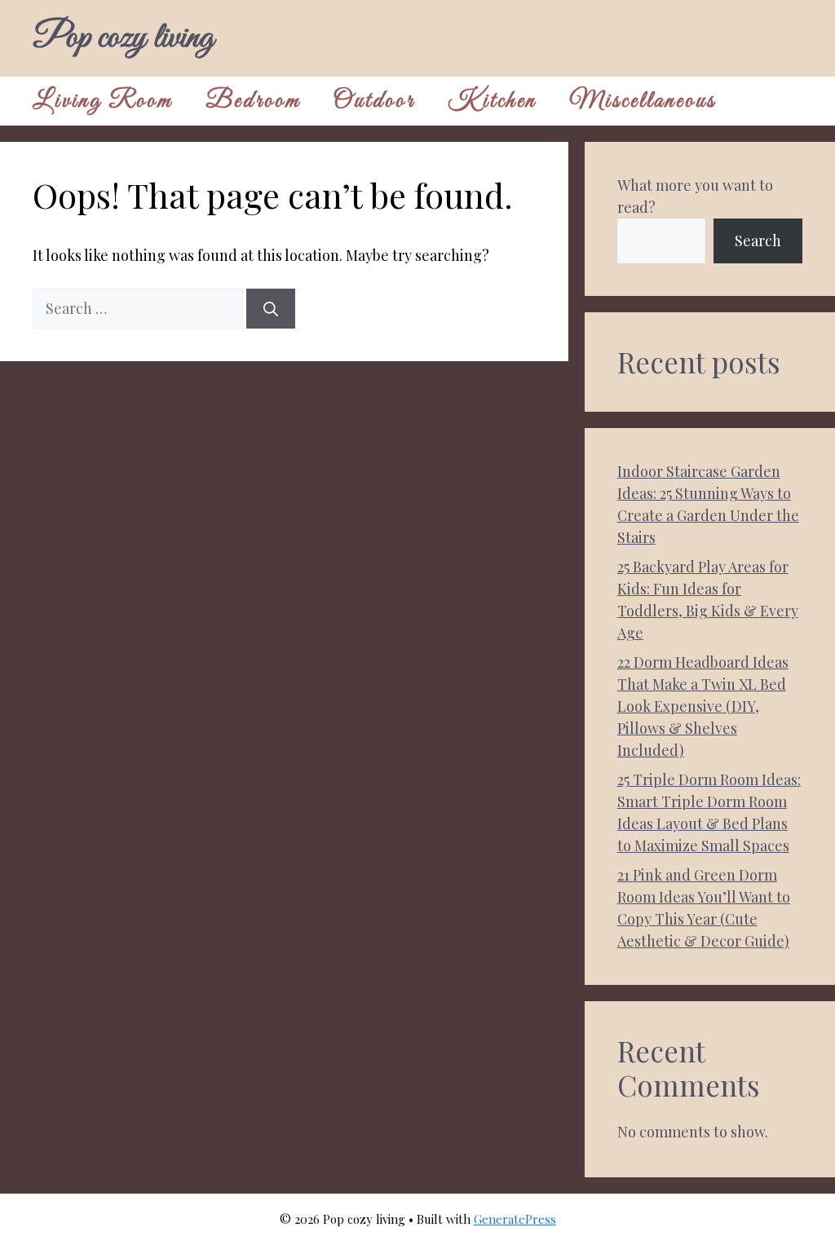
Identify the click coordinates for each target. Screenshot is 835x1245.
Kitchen (492, 101)
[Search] (270, 309)
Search (758, 240)
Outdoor (374, 101)
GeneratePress (515, 1219)
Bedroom (253, 101)
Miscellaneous (642, 101)
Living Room (103, 101)
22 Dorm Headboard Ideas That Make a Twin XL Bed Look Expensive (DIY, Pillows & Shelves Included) (703, 706)
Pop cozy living (123, 38)
